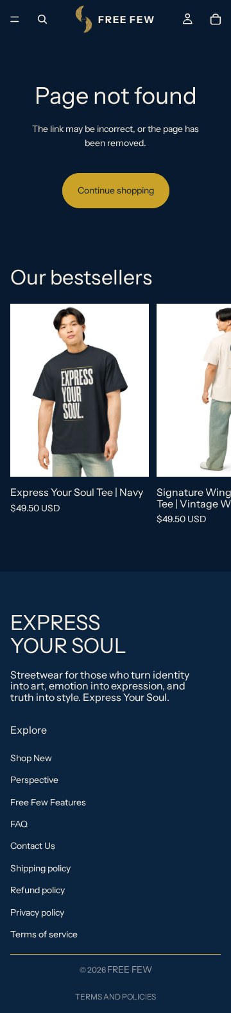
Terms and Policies (115, 996)
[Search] (42, 19)
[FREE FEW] (114, 19)
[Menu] (15, 19)
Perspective (34, 780)
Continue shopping (116, 190)
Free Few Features (48, 801)
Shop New (31, 757)
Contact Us (32, 846)
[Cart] (215, 19)
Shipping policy (40, 867)
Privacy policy (37, 912)
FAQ (19, 824)
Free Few (129, 969)
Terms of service (44, 934)
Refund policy (37, 890)
